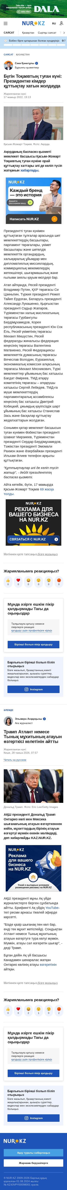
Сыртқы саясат (47, 32)
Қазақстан (28, 32)
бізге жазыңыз (48, 554)
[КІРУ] (61, 23)
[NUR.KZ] (33, 23)
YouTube (51, 908)
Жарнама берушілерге (33, 1162)
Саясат (9, 32)
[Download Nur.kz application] (33, 9)
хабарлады (29, 170)
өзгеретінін (48, 965)
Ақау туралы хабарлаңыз (33, 1152)
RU (54, 23)
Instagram (36, 689)
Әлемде (8, 710)
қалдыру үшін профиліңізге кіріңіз (31, 630)
